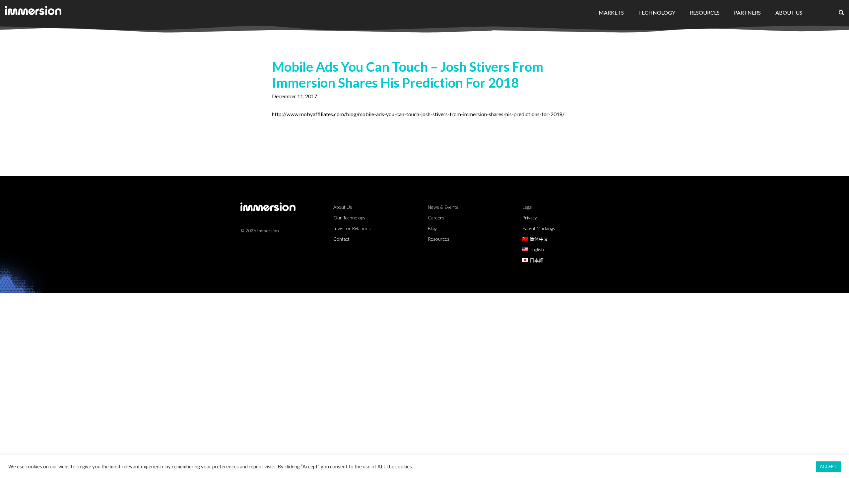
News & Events (443, 207)
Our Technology (349, 217)
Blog (432, 228)
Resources (705, 12)
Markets (611, 12)
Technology (656, 12)
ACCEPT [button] (828, 466)
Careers (436, 217)
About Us (788, 12)
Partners (747, 12)
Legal (527, 207)
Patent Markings (538, 228)
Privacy (529, 217)
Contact (341, 239)
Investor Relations (352, 228)
